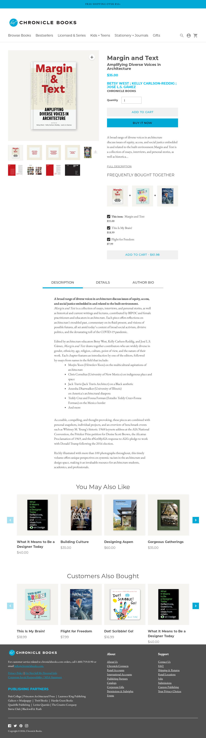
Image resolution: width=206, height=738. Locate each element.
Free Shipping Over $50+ (103, 4)
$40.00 (22, 552)
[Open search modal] (181, 35)
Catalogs (111, 683)
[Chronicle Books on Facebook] (9, 725)
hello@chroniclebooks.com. (29, 666)
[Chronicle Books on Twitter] (15, 725)
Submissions (165, 683)
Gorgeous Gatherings (166, 542)
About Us (112, 661)
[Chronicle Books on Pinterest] (21, 725)
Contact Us (164, 661)
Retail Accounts (115, 670)
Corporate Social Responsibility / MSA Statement (35, 677)
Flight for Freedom (122, 239)
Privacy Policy (15, 673)
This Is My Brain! (121, 228)
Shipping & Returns (169, 670)
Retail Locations (167, 674)
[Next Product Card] (196, 520)
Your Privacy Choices (169, 691)
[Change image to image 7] (34, 170)
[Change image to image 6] (15, 170)
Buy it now (142, 123)
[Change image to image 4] (72, 152)
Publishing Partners (117, 678)
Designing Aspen (118, 542)
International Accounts (119, 674)
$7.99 (65, 637)
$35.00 (66, 548)
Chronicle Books (121, 91)
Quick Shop (38, 527)
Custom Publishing (168, 687)
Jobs (160, 678)
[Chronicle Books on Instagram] (26, 725)
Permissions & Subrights (120, 691)
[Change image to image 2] (34, 152)
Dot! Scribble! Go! (118, 631)
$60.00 (109, 548)
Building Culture (75, 542)
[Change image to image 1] (15, 152)
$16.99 (109, 637)
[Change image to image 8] (53, 170)
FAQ (161, 666)
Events (110, 695)
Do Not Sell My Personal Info (41, 673)
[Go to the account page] (188, 35)
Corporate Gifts (115, 687)
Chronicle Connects (118, 666)
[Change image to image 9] (72, 170)
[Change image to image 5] (91, 152)
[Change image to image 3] (53, 152)
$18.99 (22, 637)
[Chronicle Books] (43, 23)
